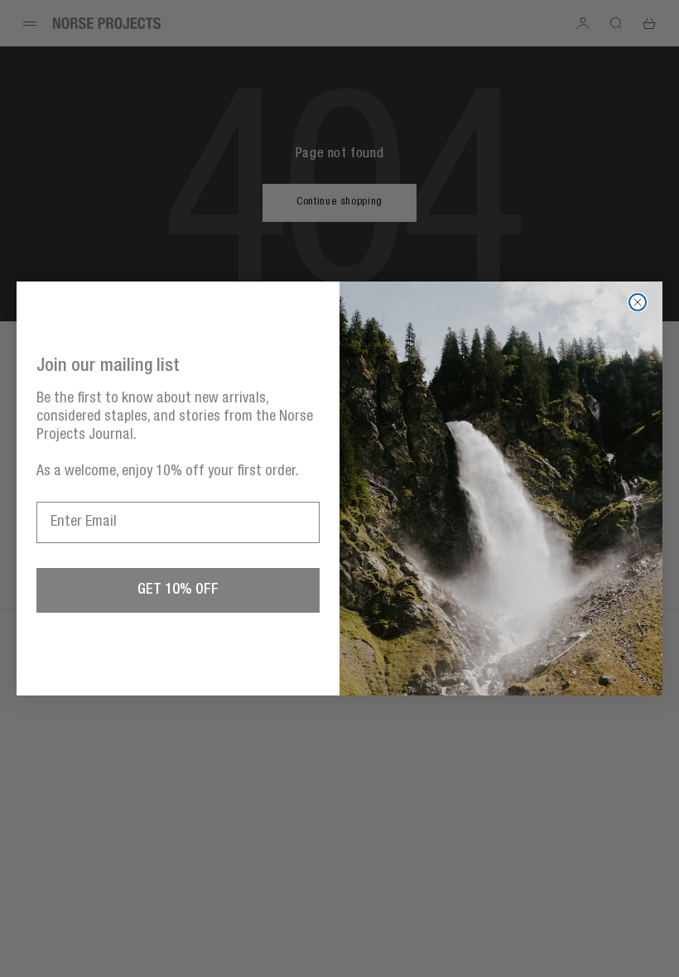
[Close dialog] (637, 302)
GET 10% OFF (178, 590)
